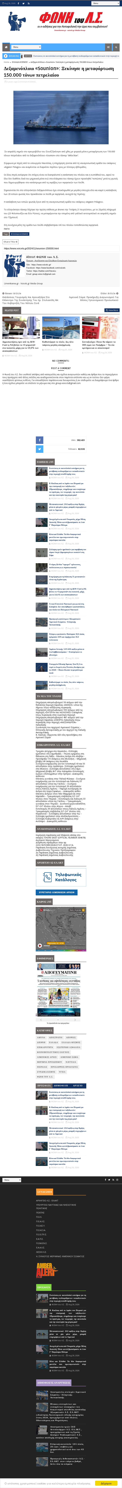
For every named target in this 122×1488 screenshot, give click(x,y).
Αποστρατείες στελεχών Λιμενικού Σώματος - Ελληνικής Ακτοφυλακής (68, 1395)
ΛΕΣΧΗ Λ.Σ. (41, 1252)
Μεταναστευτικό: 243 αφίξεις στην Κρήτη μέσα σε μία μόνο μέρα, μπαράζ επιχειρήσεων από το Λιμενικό (67, 507)
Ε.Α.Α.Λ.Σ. (40, 1247)
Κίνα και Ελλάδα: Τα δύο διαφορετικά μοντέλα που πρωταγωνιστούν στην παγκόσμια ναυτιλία (65, 537)
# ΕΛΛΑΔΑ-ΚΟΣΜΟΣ (19, 234)
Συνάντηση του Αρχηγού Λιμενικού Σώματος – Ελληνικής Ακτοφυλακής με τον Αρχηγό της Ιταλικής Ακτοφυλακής (61, 730)
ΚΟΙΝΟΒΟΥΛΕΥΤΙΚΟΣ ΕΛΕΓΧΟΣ (53, 1052)
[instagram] (117, 1180)
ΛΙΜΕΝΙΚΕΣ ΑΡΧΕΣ (47, 1057)
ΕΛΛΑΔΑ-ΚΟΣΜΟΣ (20, 62)
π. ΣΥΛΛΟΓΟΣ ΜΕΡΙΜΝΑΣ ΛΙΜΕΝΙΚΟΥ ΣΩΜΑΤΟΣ (60, 1256)
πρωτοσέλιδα (53, 1023)
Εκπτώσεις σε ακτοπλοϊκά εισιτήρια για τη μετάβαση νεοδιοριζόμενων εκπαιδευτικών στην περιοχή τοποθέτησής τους (61, 56)
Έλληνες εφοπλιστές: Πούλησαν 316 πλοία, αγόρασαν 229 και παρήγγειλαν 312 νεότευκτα (67, 637)
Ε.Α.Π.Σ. (39, 1238)
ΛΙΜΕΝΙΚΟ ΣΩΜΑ (69, 1057)
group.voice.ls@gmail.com (43, 274)
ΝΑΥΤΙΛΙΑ (71, 1062)
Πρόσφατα (44, 1085)
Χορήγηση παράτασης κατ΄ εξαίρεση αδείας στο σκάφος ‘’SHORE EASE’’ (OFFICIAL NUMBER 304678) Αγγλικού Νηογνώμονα (61, 838)
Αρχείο (78, 1085)
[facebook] (18, 3)
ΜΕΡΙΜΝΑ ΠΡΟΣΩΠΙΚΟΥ (49, 1062)
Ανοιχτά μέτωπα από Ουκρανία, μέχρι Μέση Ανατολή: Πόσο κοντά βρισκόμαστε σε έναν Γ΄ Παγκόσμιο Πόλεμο (67, 522)
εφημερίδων (65, 1023)
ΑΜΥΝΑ (41, 1038)
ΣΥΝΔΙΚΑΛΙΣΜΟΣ (46, 1072)
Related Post (12, 310)
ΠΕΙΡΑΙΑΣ (42, 1067)
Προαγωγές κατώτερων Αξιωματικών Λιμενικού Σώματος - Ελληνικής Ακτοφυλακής (64, 622)
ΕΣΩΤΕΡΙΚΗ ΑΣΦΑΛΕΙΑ (68, 1047)
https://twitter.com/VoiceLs (44, 271)
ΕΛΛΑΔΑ (53, 1042)
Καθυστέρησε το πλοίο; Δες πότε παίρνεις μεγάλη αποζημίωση (57, 343)
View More (113, 310)
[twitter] (23, 3)
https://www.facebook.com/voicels (50, 268)
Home (6, 62)
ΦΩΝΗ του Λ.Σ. (45, 1077)
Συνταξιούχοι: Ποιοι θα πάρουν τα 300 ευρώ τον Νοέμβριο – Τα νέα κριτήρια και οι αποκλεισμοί (98, 345)
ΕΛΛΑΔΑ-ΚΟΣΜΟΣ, (28, 81)
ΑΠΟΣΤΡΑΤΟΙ (55, 1038)
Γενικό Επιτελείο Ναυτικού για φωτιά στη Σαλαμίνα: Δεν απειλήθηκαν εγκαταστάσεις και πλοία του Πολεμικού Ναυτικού (67, 607)
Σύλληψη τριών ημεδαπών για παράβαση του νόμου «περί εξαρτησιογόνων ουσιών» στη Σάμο (67, 552)
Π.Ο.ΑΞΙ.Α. (41, 1230)
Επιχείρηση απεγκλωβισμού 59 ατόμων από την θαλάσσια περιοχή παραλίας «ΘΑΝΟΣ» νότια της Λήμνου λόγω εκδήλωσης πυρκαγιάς (59, 705)
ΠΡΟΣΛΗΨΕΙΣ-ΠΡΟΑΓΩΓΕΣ (64, 1067)
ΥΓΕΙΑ (62, 1072)
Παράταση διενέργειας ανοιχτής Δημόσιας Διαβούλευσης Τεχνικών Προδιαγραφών (56, 848)
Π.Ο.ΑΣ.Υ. (40, 1225)
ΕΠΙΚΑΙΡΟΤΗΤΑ (45, 1047)
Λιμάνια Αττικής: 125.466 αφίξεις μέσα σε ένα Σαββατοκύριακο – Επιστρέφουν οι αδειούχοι (66, 652)
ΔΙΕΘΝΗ (41, 1042)
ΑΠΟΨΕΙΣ (71, 1038)
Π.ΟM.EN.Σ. (41, 1243)
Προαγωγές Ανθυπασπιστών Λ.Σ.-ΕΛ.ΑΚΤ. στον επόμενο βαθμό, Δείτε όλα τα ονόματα (67, 1461)
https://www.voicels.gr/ (41, 265)
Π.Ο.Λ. (39, 1216)
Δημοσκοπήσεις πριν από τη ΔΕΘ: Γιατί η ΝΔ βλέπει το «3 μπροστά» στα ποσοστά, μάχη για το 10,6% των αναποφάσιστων (20, 346)
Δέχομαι (106, 1483)
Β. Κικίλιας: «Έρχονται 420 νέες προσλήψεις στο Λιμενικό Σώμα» (59, 736)
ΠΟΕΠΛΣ (40, 1212)
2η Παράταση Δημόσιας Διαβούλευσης (54, 852)
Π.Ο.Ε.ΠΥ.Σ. (41, 1234)
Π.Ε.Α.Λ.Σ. (40, 1221)
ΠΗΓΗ (7, 228)
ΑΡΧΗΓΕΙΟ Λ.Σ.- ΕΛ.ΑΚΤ (47, 1200)
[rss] (28, 3)
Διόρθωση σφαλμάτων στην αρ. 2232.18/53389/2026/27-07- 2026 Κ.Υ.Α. (55, 843)
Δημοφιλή (61, 1085)
